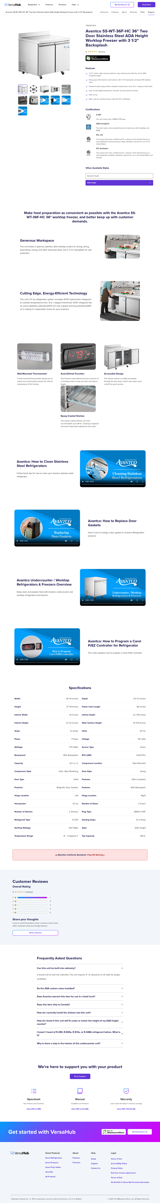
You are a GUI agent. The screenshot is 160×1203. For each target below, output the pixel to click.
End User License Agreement (123, 1173)
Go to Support (80, 1076)
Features (49, 4)
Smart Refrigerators (53, 1158)
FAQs (142, 12)
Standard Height (93, 176)
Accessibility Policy (119, 1163)
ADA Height (91, 183)
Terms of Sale (116, 1177)
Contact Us (95, 1168)
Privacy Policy (117, 1168)
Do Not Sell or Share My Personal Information (130, 1182)
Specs (124, 12)
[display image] (22, 89)
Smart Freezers (51, 1162)
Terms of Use (116, 1158)
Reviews (133, 12)
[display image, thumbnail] (33, 89)
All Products (50, 1176)
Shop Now (146, 4)
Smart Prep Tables (53, 1167)
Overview (104, 12)
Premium (62, 4)
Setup (93, 1158)
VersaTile (49, 1172)
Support (151, 12)
